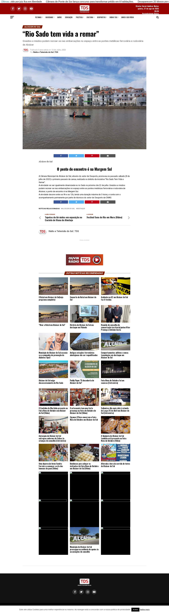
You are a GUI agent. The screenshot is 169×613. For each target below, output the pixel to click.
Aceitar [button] (135, 610)
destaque (81, 209)
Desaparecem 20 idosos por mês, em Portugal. (137, 1)
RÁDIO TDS (113, 17)
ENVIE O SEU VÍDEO (127, 17)
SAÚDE (59, 17)
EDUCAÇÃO (68, 17)
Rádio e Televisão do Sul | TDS (45, 52)
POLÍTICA (79, 17)
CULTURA (90, 17)
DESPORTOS (101, 17)
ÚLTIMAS (38, 17)
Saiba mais (145, 609)
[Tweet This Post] (76, 155)
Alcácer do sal (68, 209)
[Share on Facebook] (61, 155)
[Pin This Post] (92, 155)
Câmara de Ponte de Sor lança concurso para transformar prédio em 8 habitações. (64, 1)
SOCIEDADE (49, 17)
